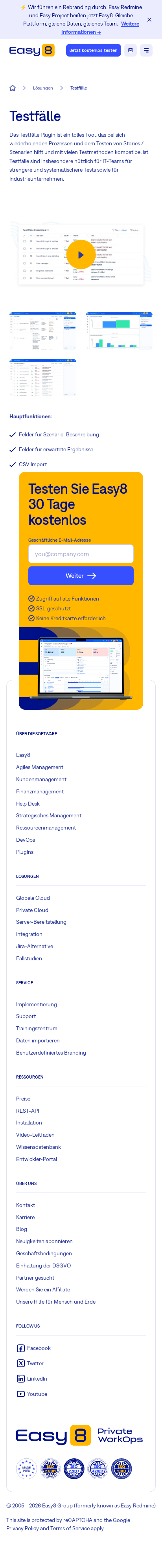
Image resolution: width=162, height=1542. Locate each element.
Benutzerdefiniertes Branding (51, 1052)
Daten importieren (38, 1040)
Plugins (24, 852)
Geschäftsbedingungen (44, 1253)
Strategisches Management (48, 815)
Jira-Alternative (34, 946)
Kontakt (25, 1205)
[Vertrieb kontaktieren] (130, 50)
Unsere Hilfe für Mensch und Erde (56, 1301)
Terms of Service (70, 1528)
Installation (29, 1122)
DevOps (25, 840)
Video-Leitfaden (35, 1135)
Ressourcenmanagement (46, 827)
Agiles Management (39, 767)
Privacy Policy (22, 1528)
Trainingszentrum (36, 1028)
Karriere (25, 1217)
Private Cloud (32, 910)
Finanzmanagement (40, 791)
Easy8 (23, 755)
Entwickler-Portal (36, 1159)
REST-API (27, 1111)
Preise (23, 1098)
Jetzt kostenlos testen (94, 50)
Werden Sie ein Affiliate (43, 1289)
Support (26, 1016)
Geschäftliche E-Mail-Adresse (59, 540)
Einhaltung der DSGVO (43, 1265)
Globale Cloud (33, 898)
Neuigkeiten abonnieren (44, 1241)
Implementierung (36, 1004)
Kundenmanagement (41, 779)
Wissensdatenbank (38, 1147)
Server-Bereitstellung (41, 922)
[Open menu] (146, 50)
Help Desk (28, 803)
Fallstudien (29, 958)
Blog (21, 1229)
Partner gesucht (35, 1278)
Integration (29, 934)
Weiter (75, 575)
